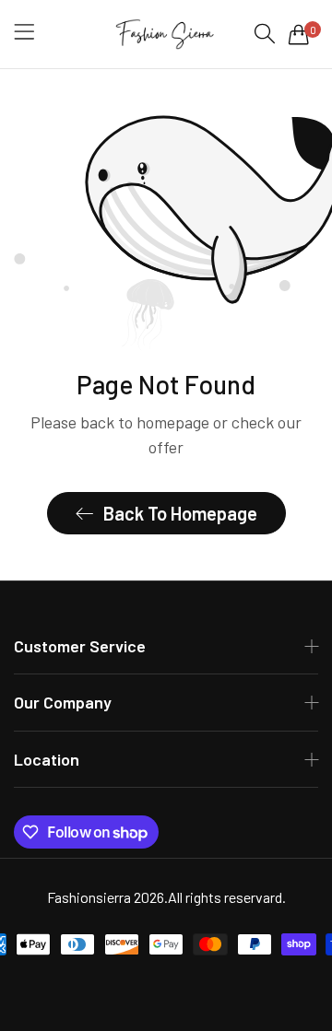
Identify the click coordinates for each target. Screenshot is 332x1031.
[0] (299, 34)
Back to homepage (180, 513)
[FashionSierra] (166, 34)
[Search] (265, 33)
